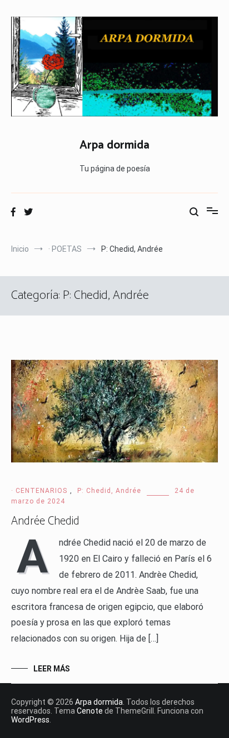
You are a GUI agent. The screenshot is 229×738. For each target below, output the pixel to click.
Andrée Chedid (45, 521)
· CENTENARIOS (39, 491)
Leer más (51, 668)
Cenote (90, 710)
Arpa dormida (114, 145)
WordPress (30, 719)
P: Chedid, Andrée (109, 491)
